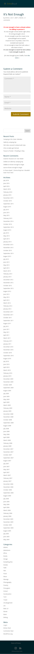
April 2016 (6, 186)
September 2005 (8, 528)
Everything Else (8, 562)
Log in (5, 625)
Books (5, 556)
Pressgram (6, 588)
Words (21, 18)
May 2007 (6, 469)
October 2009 (7, 385)
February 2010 (7, 373)
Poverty (5, 585)
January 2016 (7, 195)
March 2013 (7, 271)
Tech (4, 597)
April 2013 (6, 268)
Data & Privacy (16, 643)
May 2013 (6, 265)
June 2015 (6, 212)
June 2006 (6, 501)
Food (5, 573)
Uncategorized (7, 603)
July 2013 (6, 259)
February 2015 (7, 218)
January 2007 (7, 481)
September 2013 (8, 253)
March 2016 (7, 189)
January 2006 (7, 516)
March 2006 (7, 510)
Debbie (5, 162)
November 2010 (8, 350)
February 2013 (7, 274)
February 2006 (7, 513)
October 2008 (7, 420)
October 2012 (7, 285)
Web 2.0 (5, 608)
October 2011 (7, 317)
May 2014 (6, 236)
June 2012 (6, 294)
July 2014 (6, 233)
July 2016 (6, 180)
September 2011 (8, 320)
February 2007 (7, 478)
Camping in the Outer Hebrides (12, 139)
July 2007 (6, 463)
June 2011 (6, 329)
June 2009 (6, 396)
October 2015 (7, 201)
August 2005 (7, 531)
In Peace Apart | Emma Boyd (12, 170)
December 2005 (8, 519)
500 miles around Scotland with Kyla (14, 145)
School (5, 591)
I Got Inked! (19, 159)
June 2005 (6, 536)
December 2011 (8, 312)
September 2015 (8, 204)
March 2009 (7, 405)
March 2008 (7, 440)
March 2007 (7, 475)
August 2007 (7, 461)
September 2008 (8, 423)
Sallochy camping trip (9, 142)
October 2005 (7, 525)
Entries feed (7, 628)
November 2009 (8, 382)
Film (4, 571)
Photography (7, 582)
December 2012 (8, 280)
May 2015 (6, 215)
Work (5, 614)
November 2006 (8, 487)
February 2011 (7, 341)
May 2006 (6, 504)
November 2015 (8, 198)
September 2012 (8, 288)
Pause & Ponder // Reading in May (13, 151)
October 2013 (7, 250)
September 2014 (8, 227)
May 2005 (6, 539)
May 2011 (6, 332)
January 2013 (7, 277)
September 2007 (8, 458)
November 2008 (8, 417)
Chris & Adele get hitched (11, 148)
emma (7, 18)
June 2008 (6, 431)
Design (5, 559)
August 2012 (7, 291)
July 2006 (6, 499)
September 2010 (8, 355)
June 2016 (6, 183)
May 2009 (6, 399)
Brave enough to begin (17, 164)
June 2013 (6, 262)
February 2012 (7, 306)
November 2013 (8, 247)
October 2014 (7, 224)
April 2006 (6, 507)
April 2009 (6, 402)
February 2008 (7, 443)
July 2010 (6, 361)
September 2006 (8, 493)
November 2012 (8, 282)
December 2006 (8, 484)
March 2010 (7, 370)
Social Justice (7, 594)
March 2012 (7, 303)
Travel (5, 600)
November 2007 (8, 452)
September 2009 (8, 388)
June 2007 (6, 466)
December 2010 (8, 347)
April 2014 (6, 239)
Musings (5, 579)
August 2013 (7, 256)
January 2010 (7, 376)
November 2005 (8, 522)
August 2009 (7, 390)
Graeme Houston (8, 159)
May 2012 (6, 297)
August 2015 (7, 207)
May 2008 (6, 434)
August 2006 (7, 496)
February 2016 (7, 192)
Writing (5, 617)
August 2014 (7, 230)
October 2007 (7, 455)
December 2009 (8, 379)
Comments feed (8, 631)
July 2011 (6, 326)
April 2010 (6, 367)
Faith (4, 568)
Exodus (5, 565)
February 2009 (7, 408)
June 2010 (6, 364)
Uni (4, 606)
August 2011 (7, 323)
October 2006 (7, 490)
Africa (5, 553)
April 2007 (6, 472)
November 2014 (8, 221)
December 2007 (8, 449)
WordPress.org (7, 634)
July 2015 (6, 209)
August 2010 (7, 358)
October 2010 (7, 353)
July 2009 (6, 393)
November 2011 (8, 315)
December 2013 (8, 244)
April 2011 (6, 335)
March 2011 (7, 338)
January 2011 (7, 344)
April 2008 (6, 437)
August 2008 (7, 426)
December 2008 (8, 414)
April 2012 (6, 300)
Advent (5, 547)
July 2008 (6, 428)
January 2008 (7, 446)
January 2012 (7, 309)
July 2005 (6, 534)
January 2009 (7, 411)
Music (5, 576)
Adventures (6, 550)
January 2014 (7, 242)
